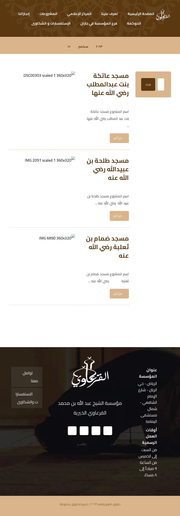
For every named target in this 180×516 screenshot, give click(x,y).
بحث (148, 84)
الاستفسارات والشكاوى (27, 397)
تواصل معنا (30, 376)
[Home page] (111, 46)
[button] (107, 430)
